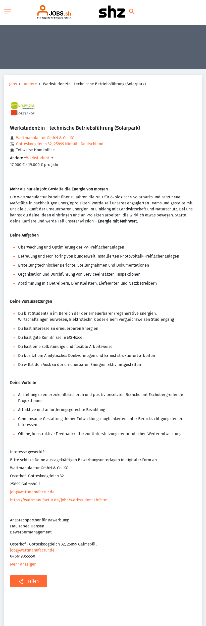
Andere (30, 84)
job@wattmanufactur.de (32, 492)
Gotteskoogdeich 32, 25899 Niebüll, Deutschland (60, 143)
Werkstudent (37, 158)
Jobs (13, 84)
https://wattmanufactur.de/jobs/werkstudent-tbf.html (59, 500)
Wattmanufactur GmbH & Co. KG (45, 137)
